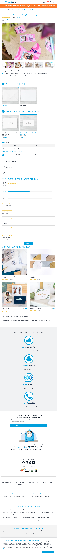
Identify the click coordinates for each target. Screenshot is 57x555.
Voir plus (28, 243)
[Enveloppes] (42, 262)
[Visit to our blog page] (33, 462)
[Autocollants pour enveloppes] (14, 262)
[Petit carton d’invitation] (42, 294)
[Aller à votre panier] (53, 2)
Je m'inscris (15, 425)
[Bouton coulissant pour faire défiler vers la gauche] (4, 64)
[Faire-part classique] (14, 294)
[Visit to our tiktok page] (30, 462)
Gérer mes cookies (7, 552)
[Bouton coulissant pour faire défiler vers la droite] (52, 64)
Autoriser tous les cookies (48, 552)
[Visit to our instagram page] (26, 462)
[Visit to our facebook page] (23, 462)
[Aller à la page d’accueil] (10, 2)
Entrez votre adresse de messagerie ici (21, 420)
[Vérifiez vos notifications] (50, 2)
